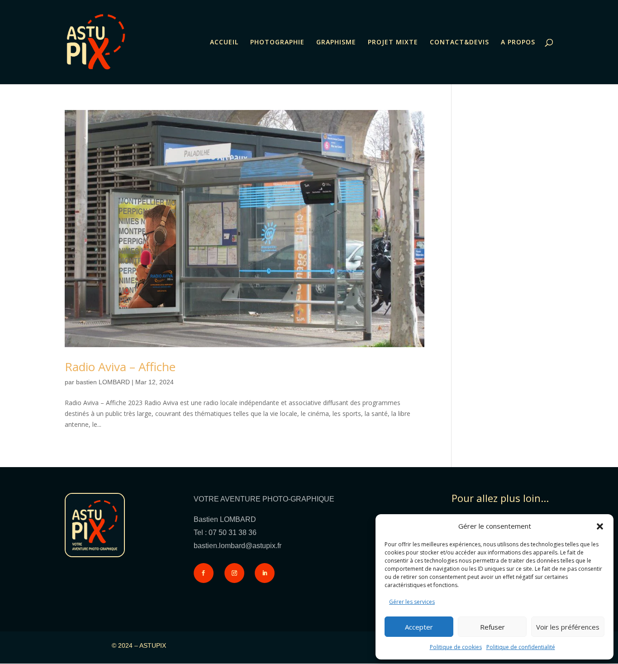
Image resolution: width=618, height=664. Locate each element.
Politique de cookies (456, 647)
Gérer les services (412, 602)
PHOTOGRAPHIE (277, 42)
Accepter (419, 626)
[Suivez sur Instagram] (234, 573)
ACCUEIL (224, 42)
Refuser (492, 626)
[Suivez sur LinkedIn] (265, 573)
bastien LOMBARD (103, 382)
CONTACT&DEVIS (459, 42)
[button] (599, 526)
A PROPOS (518, 42)
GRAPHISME (336, 42)
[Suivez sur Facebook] (204, 573)
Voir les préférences (567, 626)
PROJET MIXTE (393, 42)
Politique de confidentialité (520, 647)
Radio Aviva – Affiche (120, 366)
